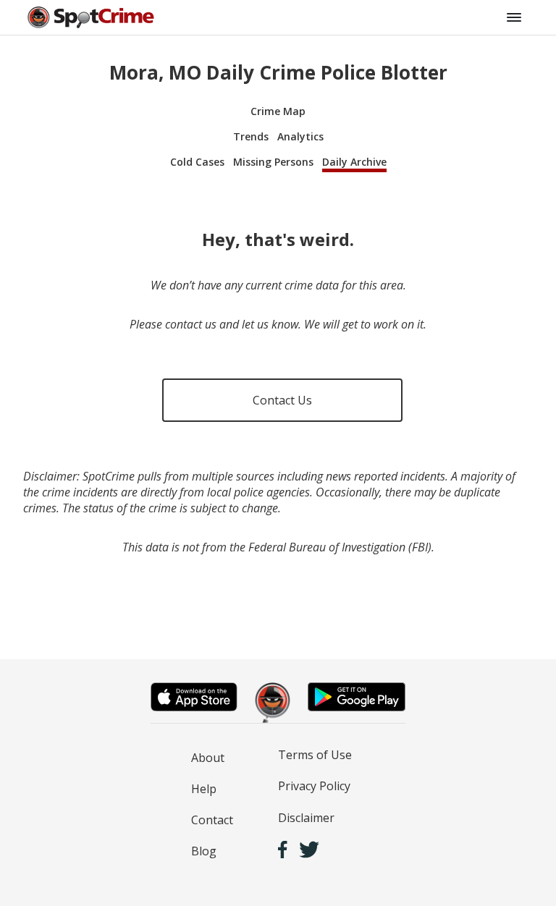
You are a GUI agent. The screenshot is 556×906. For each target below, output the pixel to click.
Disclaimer (306, 818)
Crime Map (278, 111)
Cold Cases (197, 162)
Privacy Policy (314, 786)
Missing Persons (273, 162)
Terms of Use (315, 755)
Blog (203, 851)
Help (203, 789)
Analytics (300, 136)
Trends (251, 136)
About (207, 758)
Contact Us (282, 400)
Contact (212, 820)
